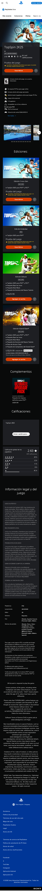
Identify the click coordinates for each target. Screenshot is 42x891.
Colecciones (18, 16)
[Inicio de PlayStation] (21, 3)
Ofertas (27, 16)
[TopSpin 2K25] (17, 132)
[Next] (39, 132)
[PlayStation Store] (9, 9)
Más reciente (7, 16)
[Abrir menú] (2, 3)
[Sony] (37, 890)
